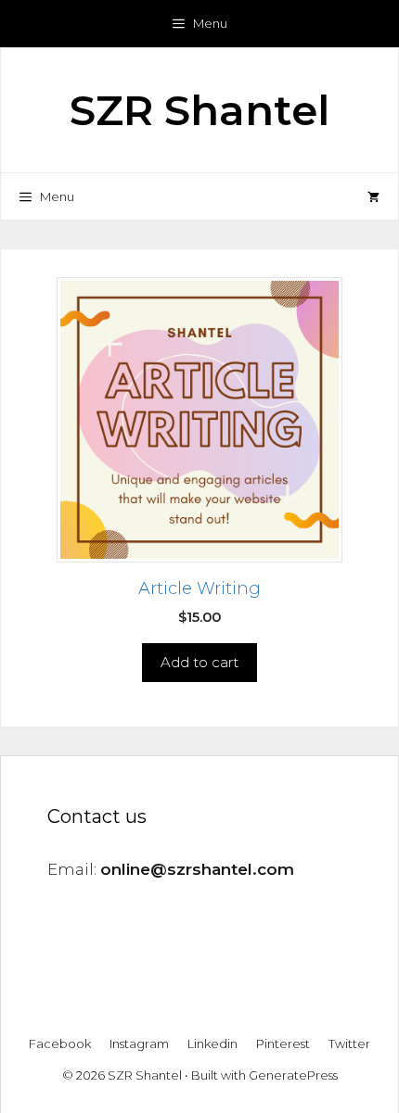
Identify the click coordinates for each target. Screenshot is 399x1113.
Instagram (139, 1043)
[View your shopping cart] (373, 196)
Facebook (60, 1043)
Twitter (349, 1043)
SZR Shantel (199, 109)
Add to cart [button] (199, 662)
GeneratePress (293, 1075)
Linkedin (212, 1043)
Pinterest (283, 1043)
